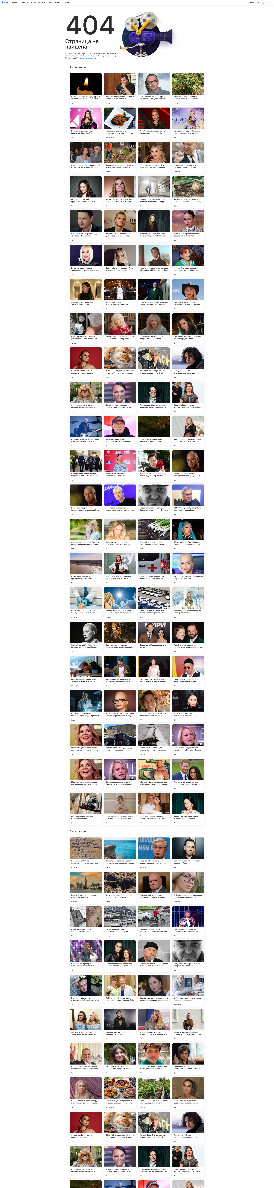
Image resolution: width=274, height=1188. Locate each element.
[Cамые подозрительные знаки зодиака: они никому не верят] (154, 192)
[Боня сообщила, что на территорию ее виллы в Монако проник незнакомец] (188, 398)
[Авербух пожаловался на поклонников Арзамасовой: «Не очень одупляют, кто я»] (188, 638)
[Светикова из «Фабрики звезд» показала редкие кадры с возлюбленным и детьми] (188, 329)
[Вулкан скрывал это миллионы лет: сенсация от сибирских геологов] (188, 980)
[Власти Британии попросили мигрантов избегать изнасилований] (86, 1093)
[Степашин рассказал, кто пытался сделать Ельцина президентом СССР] (188, 158)
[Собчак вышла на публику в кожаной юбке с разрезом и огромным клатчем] (188, 912)
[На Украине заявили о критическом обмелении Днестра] (86, 569)
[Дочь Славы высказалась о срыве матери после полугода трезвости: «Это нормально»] (120, 398)
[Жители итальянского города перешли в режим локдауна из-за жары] (120, 603)
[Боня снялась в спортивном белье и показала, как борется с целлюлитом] (86, 877)
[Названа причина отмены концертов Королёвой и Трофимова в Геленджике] (86, 124)
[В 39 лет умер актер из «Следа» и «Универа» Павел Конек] (86, 226)
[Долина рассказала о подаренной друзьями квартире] (188, 569)
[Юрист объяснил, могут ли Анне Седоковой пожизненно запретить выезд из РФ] (120, 261)
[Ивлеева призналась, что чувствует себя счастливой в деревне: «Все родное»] (120, 535)
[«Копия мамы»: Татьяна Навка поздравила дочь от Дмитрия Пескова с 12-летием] (154, 226)
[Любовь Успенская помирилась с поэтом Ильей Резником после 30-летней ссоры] (120, 912)
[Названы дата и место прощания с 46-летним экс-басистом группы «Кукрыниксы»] (86, 432)
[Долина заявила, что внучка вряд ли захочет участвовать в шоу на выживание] (120, 706)
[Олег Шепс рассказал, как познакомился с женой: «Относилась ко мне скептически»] (154, 1015)
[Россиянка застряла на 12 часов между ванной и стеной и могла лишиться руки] (86, 603)
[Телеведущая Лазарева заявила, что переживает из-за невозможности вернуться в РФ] (188, 603)
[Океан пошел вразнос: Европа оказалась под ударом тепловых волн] (120, 1059)
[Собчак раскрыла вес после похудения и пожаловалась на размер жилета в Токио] (120, 980)
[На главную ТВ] (6, 2)
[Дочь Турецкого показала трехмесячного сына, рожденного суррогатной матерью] (86, 295)
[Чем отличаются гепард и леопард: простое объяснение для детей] (120, 638)
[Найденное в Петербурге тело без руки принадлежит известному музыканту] (188, 1162)
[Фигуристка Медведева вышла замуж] (154, 638)
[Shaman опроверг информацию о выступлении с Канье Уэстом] (188, 877)
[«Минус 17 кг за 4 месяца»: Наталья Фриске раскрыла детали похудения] (154, 912)
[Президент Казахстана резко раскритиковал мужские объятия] (154, 1059)
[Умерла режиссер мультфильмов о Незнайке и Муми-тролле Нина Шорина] (154, 261)
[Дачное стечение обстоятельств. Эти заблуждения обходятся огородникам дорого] (120, 158)
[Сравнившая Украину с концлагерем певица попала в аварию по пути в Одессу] (86, 1162)
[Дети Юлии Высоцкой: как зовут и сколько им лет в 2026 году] (120, 192)
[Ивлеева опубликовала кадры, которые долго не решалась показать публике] (154, 466)
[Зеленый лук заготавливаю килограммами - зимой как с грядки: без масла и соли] (154, 535)
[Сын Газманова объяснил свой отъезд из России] (188, 1059)
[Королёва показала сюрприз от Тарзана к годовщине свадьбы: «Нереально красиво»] (120, 1162)
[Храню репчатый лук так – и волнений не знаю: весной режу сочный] (188, 192)
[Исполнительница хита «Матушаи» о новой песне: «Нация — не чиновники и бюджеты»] (120, 466)
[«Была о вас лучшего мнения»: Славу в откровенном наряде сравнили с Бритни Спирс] (154, 877)
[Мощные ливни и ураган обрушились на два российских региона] (154, 1128)
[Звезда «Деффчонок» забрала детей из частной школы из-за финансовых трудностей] (120, 569)
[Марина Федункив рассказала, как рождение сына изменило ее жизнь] (86, 740)
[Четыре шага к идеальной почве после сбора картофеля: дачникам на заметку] (120, 1093)
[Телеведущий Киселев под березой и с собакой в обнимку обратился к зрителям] (154, 1093)
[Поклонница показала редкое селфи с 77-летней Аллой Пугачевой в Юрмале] (154, 329)
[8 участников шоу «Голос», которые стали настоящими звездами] (120, 946)
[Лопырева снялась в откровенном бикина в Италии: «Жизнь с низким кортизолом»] (120, 843)
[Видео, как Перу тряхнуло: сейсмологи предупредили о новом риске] (154, 740)
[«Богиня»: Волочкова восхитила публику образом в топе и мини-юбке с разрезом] (154, 775)
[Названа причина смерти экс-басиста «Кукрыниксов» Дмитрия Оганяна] (154, 500)
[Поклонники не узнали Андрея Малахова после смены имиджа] (154, 398)
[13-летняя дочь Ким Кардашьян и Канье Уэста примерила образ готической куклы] (188, 535)
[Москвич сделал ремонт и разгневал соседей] (86, 809)
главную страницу (88, 58)
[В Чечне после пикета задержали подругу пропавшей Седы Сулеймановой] (188, 1093)
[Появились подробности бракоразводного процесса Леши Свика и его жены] (188, 466)
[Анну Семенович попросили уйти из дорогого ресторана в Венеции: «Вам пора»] (154, 124)
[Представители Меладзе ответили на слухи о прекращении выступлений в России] (86, 946)
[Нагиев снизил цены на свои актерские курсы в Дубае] (188, 672)
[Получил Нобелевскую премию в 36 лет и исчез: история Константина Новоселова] (120, 89)
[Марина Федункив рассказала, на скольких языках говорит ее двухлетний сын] (188, 261)
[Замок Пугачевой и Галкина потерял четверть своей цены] (86, 638)
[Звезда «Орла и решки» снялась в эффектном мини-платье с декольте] (86, 1015)
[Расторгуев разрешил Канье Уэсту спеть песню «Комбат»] (188, 1015)
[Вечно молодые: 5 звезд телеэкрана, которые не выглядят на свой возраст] (86, 261)
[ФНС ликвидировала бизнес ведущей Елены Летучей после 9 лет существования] (154, 946)
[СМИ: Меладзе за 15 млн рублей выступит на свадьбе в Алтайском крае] (188, 500)
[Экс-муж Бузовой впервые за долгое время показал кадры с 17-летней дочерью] (120, 226)
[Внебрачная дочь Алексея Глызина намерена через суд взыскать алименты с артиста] (188, 1128)
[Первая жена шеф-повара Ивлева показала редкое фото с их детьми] (154, 1162)
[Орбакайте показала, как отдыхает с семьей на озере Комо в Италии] (188, 295)
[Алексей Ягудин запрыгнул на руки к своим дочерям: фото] (120, 672)
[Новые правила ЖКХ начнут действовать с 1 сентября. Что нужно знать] (86, 329)
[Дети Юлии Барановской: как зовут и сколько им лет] (188, 226)
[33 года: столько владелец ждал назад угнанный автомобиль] (120, 740)
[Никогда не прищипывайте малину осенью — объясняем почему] (188, 89)
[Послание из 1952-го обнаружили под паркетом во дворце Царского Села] (86, 1059)
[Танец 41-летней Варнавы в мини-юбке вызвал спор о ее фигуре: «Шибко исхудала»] (120, 809)
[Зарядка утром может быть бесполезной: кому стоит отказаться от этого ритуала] (188, 843)
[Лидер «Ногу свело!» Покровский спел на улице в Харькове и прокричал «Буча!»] (120, 295)
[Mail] (3, 2)
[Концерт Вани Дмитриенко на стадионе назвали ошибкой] (154, 363)
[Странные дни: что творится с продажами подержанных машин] (154, 603)
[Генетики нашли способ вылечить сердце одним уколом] (86, 706)
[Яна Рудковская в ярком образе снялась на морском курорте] (188, 432)
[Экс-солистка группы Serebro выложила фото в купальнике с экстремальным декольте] (154, 672)
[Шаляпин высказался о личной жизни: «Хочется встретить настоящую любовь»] (154, 706)
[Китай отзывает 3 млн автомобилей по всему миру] (120, 1128)
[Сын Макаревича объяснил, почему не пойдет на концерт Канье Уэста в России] (120, 1015)
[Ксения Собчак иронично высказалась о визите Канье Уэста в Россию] (154, 843)
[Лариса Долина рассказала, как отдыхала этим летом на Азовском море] (86, 912)
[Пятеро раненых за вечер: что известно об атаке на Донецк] (154, 569)
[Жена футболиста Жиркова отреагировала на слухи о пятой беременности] (154, 809)
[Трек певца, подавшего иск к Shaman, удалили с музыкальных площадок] (120, 500)
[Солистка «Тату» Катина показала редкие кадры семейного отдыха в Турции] (86, 363)
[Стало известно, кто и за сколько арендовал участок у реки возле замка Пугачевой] (86, 398)
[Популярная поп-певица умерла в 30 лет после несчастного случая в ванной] (86, 89)
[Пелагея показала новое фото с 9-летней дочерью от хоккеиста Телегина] (154, 158)
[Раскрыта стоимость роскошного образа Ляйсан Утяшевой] (188, 706)
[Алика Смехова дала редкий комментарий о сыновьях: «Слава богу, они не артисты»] (188, 809)
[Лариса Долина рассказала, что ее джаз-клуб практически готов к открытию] (188, 946)
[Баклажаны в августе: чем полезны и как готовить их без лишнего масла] (120, 124)
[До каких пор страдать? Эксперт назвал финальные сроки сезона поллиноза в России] (86, 535)
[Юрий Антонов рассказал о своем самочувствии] (86, 843)
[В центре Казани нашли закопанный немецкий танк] (86, 1128)
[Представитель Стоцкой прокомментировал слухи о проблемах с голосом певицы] (154, 980)
